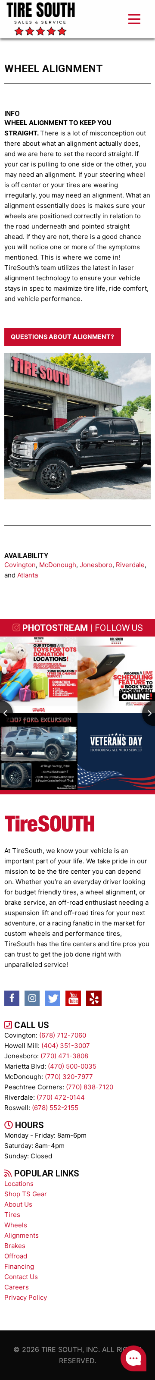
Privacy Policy (25, 1297)
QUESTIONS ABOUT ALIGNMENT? (62, 336)
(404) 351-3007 (65, 1045)
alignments (21, 1235)
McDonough (57, 565)
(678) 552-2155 (55, 1108)
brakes (14, 1246)
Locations (19, 1183)
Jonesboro (96, 565)
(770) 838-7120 (89, 1087)
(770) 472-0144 (61, 1097)
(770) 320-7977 (69, 1077)
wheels (15, 1225)
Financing (19, 1266)
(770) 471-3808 (64, 1056)
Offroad (15, 1256)
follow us (119, 628)
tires (12, 1215)
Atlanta (27, 575)
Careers (16, 1287)
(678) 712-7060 (62, 1035)
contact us (21, 1277)
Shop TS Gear (25, 1194)
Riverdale (130, 565)
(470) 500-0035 (72, 1066)
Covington (20, 565)
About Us (18, 1204)
